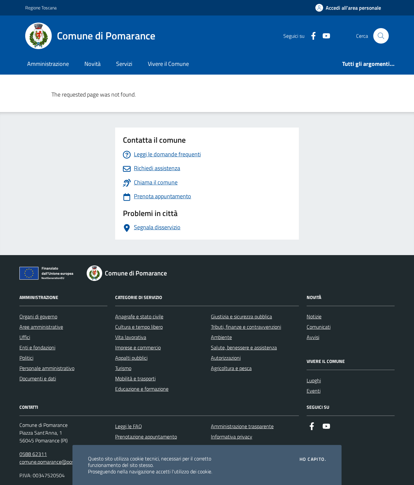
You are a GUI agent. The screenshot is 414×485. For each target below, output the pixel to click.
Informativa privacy (231, 436)
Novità (92, 63)
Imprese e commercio (138, 347)
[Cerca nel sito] (381, 36)
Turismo (123, 368)
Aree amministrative (41, 327)
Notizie (314, 316)
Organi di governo (38, 316)
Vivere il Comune (168, 63)
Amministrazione (48, 63)
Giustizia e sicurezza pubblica (241, 316)
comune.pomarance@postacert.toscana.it (64, 462)
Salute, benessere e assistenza (244, 347)
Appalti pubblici (131, 358)
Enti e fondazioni (37, 347)
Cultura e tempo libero (139, 327)
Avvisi (313, 337)
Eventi (314, 391)
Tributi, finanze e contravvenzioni (246, 327)
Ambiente (221, 337)
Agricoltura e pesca (231, 368)
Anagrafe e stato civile (139, 316)
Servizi (124, 63)
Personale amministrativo (46, 368)
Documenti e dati (37, 378)
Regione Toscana (41, 7)
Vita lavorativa (130, 337)
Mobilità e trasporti (135, 378)
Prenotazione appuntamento (146, 436)
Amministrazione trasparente (242, 426)
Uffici (24, 337)
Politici (26, 358)
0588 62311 (33, 454)
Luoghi (314, 380)
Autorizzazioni (226, 358)
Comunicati (319, 327)
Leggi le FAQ (128, 426)
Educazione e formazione (142, 389)
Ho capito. (313, 459)
